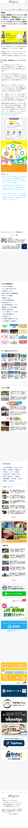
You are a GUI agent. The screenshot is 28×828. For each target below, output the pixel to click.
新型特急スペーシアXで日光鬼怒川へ (10, 307)
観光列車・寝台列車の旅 (7, 309)
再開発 (14, 474)
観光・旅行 (11, 480)
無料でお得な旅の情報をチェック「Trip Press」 (12, 804)
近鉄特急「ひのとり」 (7, 297)
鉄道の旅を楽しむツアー (7, 302)
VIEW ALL (14, 517)
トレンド (3, 12)
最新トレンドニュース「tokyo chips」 (10, 800)
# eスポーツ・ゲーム (11, 232)
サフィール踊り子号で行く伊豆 (8, 288)
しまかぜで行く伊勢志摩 (7, 286)
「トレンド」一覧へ (14, 235)
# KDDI (5, 232)
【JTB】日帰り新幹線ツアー (8, 314)
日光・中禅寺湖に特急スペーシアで (9, 304)
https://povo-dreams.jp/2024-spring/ (9, 115)
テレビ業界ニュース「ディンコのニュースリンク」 (12, 802)
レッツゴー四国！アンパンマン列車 (9, 311)
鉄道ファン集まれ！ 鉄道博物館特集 (10, 293)
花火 (9, 9)
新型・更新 (11, 469)
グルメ (19, 474)
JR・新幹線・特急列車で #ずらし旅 (10, 318)
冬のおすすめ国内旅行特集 (8, 300)
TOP (2, 9)
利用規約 (19, 809)
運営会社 (3, 810)
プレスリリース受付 (5, 812)
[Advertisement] (14, 216)
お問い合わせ (19, 810)
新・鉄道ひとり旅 (7, 474)
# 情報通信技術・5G (19, 232)
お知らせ (14, 809)
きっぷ (24, 9)
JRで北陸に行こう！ (6, 316)
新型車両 (19, 9)
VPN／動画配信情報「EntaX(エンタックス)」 (11, 806)
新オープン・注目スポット (8, 476)
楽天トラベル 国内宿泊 (7, 295)
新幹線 (5, 469)
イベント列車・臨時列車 (8, 467)
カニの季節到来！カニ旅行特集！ (9, 321)
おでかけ (5, 9)
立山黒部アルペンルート (7, 291)
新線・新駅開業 (6, 478)
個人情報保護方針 (10, 810)
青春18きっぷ (14, 9)
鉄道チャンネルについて (6, 809)
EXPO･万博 (14, 478)
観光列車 (5, 480)
